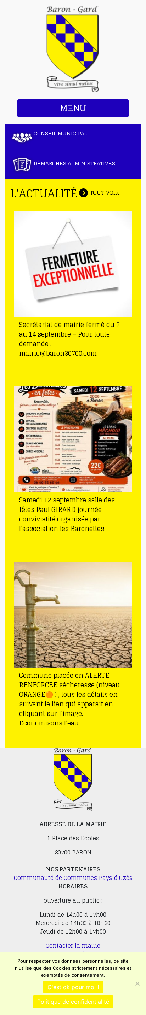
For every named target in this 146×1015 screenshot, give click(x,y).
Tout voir (103, 193)
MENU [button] (73, 108)
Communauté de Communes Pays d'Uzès (73, 878)
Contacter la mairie (73, 946)
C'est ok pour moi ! (73, 987)
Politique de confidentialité (73, 1001)
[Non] (137, 983)
